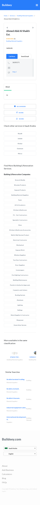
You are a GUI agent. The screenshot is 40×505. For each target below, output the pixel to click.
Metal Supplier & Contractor (20, 315)
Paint (20, 200)
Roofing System (20, 295)
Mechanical (20, 245)
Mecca (20, 153)
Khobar (20, 143)
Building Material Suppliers (25, 15)
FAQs (4, 482)
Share (21, 112)
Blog (4, 478)
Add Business (8, 470)
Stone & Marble (20, 180)
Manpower (20, 320)
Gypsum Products (20, 190)
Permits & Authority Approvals (20, 285)
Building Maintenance (20, 280)
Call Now (12, 56)
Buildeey (7, 5)
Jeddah (20, 138)
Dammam (20, 148)
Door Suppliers (20, 265)
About (4, 466)
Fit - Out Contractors (20, 215)
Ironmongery (20, 270)
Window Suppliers (20, 255)
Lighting (20, 305)
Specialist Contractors (20, 220)
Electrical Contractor (20, 240)
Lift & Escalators (20, 205)
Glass (20, 225)
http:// (15, 72)
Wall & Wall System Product (20, 235)
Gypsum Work (20, 250)
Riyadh (20, 133)
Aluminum (20, 300)
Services (12, 15)
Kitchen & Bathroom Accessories (20, 230)
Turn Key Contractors (20, 260)
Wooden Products (20, 185)
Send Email (25, 56)
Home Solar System (20, 325)
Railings (20, 310)
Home (5, 15)
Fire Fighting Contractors (20, 275)
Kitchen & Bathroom (20, 210)
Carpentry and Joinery (20, 290)
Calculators (7, 474)
